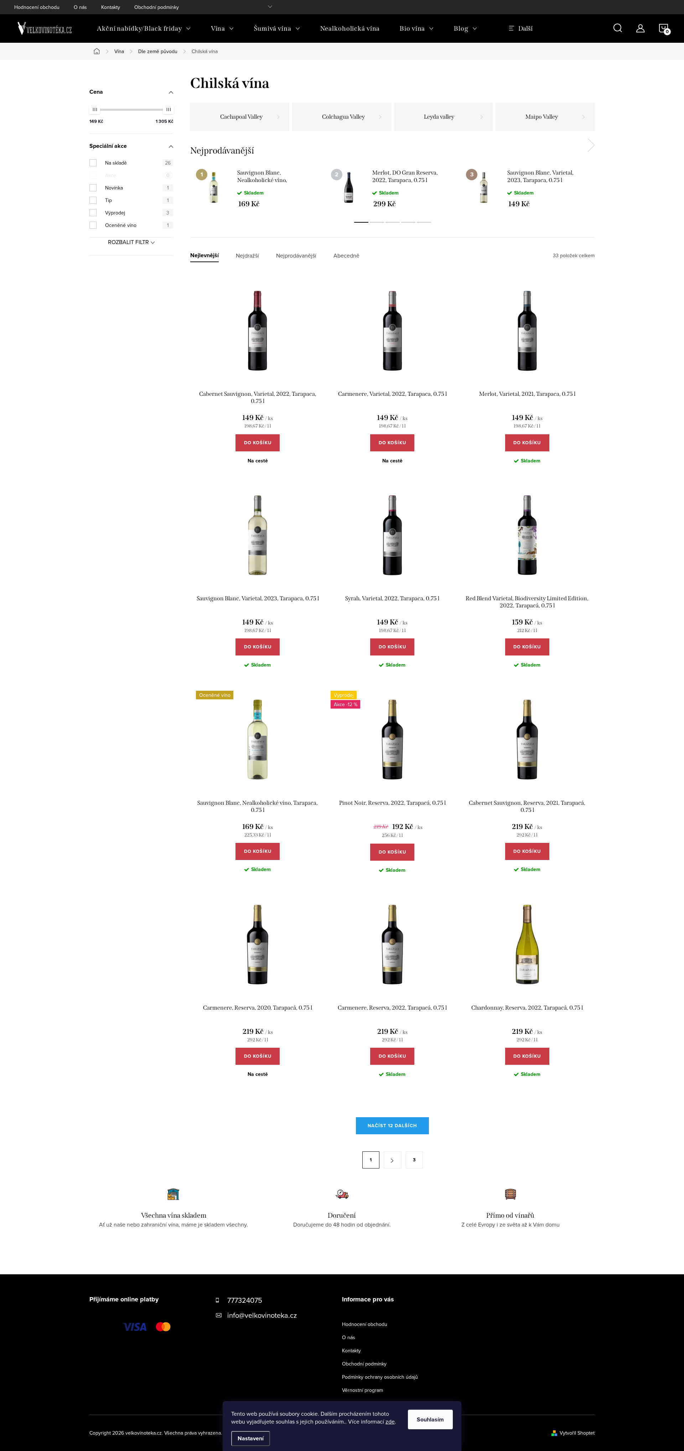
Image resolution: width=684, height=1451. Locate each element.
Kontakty (110, 7)
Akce (137, 175)
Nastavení (251, 1438)
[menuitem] (144, 28)
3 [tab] (392, 222)
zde (390, 1421)
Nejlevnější (204, 255)
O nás (80, 7)
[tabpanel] (257, 188)
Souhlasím (430, 1419)
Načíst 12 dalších (392, 1125)
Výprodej (137, 212)
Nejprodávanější (296, 255)
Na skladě (138, 162)
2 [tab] (377, 222)
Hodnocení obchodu (36, 7)
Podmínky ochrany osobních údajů (380, 1376)
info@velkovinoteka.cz (262, 1315)
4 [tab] (408, 222)
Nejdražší (247, 255)
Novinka (137, 187)
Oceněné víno (137, 225)
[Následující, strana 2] (392, 1159)
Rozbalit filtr (128, 242)
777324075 (244, 1300)
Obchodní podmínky (156, 7)
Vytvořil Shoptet (577, 1432)
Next (591, 145)
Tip (137, 200)
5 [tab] (424, 222)
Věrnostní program (362, 1390)
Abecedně (346, 255)
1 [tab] (361, 222)
